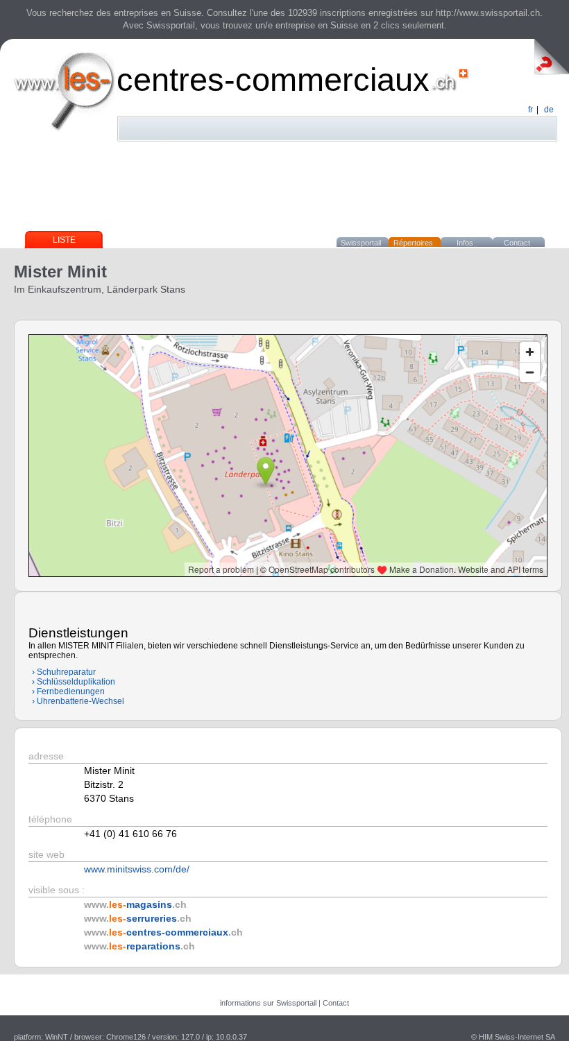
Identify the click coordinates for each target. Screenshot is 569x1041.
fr (530, 109)
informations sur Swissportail (268, 1003)
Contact (517, 243)
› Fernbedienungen (68, 691)
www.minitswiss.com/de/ (136, 869)
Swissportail (361, 243)
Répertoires (413, 243)
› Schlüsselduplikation (73, 682)
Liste (64, 240)
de (549, 109)
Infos (465, 243)
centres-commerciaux (273, 79)
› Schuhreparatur (64, 672)
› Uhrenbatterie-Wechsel (78, 701)
